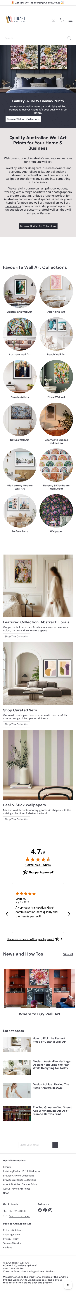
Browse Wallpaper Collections (19, 1179)
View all (68, 954)
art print (46, 188)
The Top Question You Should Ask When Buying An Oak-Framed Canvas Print (52, 1111)
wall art (54, 210)
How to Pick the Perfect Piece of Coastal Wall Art (50, 1040)
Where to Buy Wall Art (39, 1014)
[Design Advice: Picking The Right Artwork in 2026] (17, 1090)
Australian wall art (57, 203)
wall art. (47, 162)
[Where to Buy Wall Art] (39, 988)
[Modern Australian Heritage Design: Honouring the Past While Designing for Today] (17, 1067)
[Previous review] (7, 914)
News (6, 1193)
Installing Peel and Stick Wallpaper (21, 1171)
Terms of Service (12, 1243)
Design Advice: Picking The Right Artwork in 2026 (51, 1086)
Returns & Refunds (13, 1230)
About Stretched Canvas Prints (20, 1184)
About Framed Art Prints (16, 1188)
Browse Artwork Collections (18, 1175)
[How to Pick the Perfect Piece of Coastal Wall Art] (17, 1044)
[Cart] (62, 20)
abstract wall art (32, 203)
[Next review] (69, 914)
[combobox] (38, 38)
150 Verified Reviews (38, 864)
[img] (38, 859)
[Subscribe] (55, 1145)
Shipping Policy (11, 1234)
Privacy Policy (10, 1238)
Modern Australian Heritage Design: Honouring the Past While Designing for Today (51, 1065)
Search (7, 1167)
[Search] (69, 38)
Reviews (7, 1247)
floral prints (13, 206)
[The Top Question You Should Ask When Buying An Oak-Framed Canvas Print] (17, 1113)
